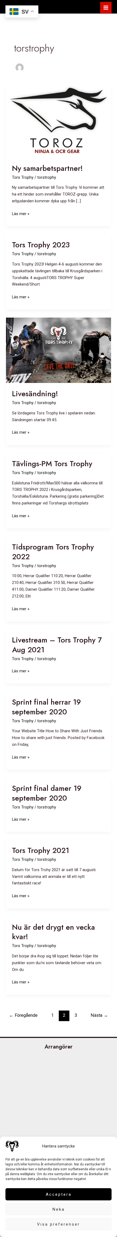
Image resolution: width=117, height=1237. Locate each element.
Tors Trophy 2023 (41, 244)
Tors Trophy (22, 177)
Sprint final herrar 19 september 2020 (46, 707)
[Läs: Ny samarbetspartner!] (58, 120)
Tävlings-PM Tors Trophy (52, 463)
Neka (59, 1209)
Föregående (23, 1015)
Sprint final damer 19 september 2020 (46, 793)
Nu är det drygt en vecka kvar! (53, 932)
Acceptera (59, 1194)
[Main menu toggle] (106, 7)
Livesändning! (35, 393)
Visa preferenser (58, 1224)
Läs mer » (20, 214)
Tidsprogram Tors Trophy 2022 (53, 552)
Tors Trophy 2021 (40, 850)
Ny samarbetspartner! (47, 168)
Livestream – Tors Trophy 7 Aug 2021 (57, 645)
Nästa (99, 1015)
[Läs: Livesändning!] (58, 349)
